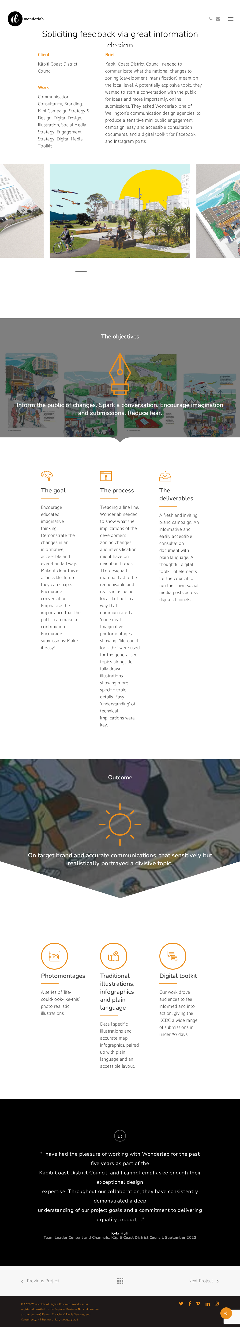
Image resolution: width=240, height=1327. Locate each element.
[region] (120, 218)
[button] (230, 18)
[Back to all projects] (120, 1279)
